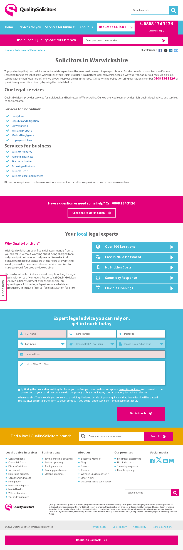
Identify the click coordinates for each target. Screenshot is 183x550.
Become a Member (90, 459)
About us (86, 27)
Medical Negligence (23, 135)
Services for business (60, 27)
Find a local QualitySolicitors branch (45, 40)
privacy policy (82, 392)
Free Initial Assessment (123, 257)
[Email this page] (176, 50)
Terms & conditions (162, 527)
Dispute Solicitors (17, 466)
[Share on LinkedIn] (171, 50)
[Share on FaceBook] (160, 50)
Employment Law (22, 140)
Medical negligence (18, 485)
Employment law (53, 466)
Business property (54, 462)
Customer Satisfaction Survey (96, 481)
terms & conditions (129, 389)
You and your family (18, 497)
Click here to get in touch (88, 213)
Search (155, 436)
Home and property (18, 474)
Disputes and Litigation (25, 121)
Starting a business (23, 161)
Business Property (22, 152)
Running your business (56, 470)
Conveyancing (20, 126)
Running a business (22, 157)
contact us (131, 401)
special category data (118, 392)
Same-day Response (121, 278)
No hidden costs (126, 462)
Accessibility (139, 527)
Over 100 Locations (120, 247)
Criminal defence (17, 462)
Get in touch (138, 413)
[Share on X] (165, 50)
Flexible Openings (119, 288)
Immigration (14, 481)
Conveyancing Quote (19, 478)
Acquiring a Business (23, 166)
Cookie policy (120, 527)
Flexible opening (126, 470)
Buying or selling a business (59, 459)
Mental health (15, 489)
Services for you (29, 27)
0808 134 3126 (123, 203)
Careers (85, 466)
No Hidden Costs (118, 267)
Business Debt (20, 171)
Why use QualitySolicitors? (95, 474)
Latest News (87, 478)
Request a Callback (113, 27)
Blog (83, 462)
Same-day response (127, 466)
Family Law (18, 116)
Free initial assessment (129, 459)
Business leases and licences (27, 176)
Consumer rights (17, 459)
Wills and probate (22, 130)
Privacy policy (99, 527)
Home (9, 27)
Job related (14, 470)
